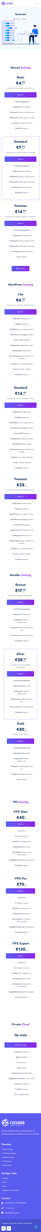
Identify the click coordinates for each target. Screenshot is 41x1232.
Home (17, 19)
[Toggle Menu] (37, 3)
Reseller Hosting (8, 1157)
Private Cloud (7, 1165)
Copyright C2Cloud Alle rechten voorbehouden (16, 1223)
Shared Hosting (8, 1149)
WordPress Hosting (9, 1153)
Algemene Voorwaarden (11, 1190)
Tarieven (5, 1178)
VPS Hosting (7, 1161)
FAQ (4, 1182)
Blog (4, 1186)
